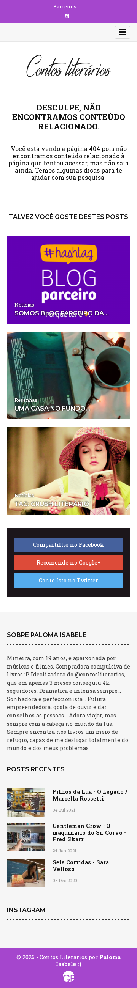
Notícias (24, 305)
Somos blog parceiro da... (61, 313)
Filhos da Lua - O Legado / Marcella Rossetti (90, 795)
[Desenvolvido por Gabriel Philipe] (68, 976)
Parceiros (64, 6)
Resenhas (25, 400)
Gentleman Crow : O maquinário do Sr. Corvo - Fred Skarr (89, 832)
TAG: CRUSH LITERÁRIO (51, 504)
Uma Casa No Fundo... (52, 408)
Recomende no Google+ (69, 562)
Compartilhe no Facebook (68, 544)
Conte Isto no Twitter (68, 580)
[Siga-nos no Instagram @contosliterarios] (67, 16)
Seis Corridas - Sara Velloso (81, 865)
